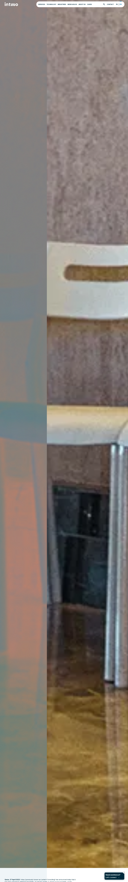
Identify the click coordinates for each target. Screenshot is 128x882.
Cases (89, 4)
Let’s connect (113, 876)
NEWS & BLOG (72, 4)
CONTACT (110, 4)
